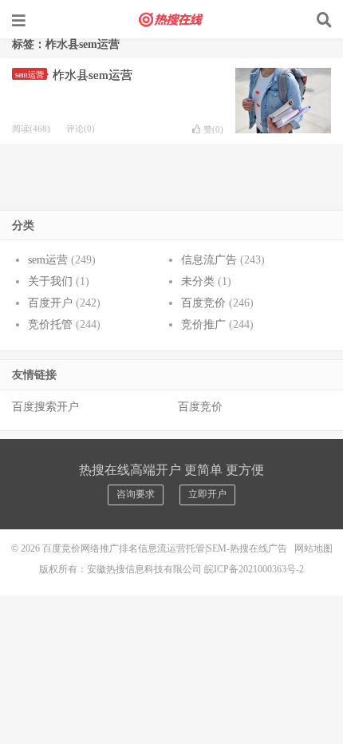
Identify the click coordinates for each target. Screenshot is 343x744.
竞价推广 (203, 324)
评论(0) (80, 128)
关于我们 (50, 281)
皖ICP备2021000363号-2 (254, 569)
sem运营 (29, 74)
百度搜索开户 (45, 407)
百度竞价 (203, 303)
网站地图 (313, 548)
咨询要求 (135, 494)
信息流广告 (209, 260)
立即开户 (207, 494)
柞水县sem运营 (92, 75)
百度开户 (50, 303)
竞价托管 (50, 324)
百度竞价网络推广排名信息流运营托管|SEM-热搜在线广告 (171, 20)
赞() (213, 129)
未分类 (198, 281)
